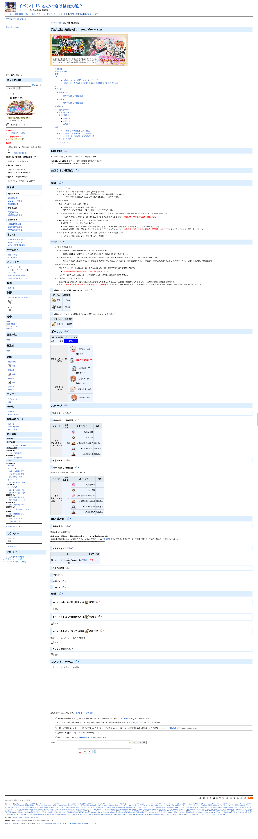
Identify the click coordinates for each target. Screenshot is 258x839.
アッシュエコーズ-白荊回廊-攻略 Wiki (145, 809)
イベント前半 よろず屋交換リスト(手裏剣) (75, 133)
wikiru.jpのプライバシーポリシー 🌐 (63, 823)
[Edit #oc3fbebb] (76, 661)
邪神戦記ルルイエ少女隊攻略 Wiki (113, 814)
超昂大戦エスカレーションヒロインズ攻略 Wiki (38, 805)
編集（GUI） (25, 14)
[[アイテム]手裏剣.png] (54, 307)
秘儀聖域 (11, 389)
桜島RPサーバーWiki (218, 809)
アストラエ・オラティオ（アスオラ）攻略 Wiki (212, 814)
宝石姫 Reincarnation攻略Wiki (170, 807)
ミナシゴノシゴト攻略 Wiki (59, 805)
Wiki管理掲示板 (15, 230)
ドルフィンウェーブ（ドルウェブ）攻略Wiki (148, 807)
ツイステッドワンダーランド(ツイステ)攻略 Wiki (175, 804)
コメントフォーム (62, 142)
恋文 (9, 402)
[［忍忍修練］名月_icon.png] (73, 349)
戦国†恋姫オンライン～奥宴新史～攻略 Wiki (102, 805)
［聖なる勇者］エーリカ (16, 500)
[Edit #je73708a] (60, 593)
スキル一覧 (12, 272)
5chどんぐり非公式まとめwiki (125, 811)
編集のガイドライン (15, 242)
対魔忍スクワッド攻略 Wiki (86, 814)
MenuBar (11, 465)
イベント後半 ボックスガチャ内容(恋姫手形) (76, 136)
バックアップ (47, 14)
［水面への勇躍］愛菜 (16, 471)
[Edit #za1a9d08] (65, 405)
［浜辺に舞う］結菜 (17, 133)
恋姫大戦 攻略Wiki (60, 814)
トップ (8, 14)
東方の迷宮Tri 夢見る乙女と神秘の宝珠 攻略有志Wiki (130, 812)
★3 (22, 270)
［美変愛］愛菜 (108, 539)
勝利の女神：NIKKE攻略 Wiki (127, 807)
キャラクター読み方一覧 (16, 275)
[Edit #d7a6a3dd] (76, 419)
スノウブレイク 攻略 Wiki (54, 809)
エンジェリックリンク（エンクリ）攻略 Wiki (147, 805)
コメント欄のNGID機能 (16, 245)
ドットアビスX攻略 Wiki (191, 814)
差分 (38, 14)
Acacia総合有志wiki (141, 814)
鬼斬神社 (11, 378)
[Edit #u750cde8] (76, 467)
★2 (25, 270)
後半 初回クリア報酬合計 (73, 103)
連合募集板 (13, 204)
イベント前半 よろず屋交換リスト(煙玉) (74, 131)
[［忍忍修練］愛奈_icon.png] (73, 379)
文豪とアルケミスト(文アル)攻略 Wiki (25, 804)
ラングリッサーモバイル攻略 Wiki (115, 804)
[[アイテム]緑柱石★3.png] (73, 454)
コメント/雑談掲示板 (15, 453)
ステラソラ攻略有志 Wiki (201, 812)
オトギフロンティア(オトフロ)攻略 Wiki (48, 804)
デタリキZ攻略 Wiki (195, 804)
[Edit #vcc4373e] (101, 630)
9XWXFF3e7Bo (127, 719)
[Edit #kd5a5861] (63, 580)
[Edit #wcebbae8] (67, 526)
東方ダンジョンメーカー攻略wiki (43, 812)
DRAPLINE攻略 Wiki (154, 814)
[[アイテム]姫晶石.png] (73, 432)
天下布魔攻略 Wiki (213, 805)
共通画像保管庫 (13, 427)
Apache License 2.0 (47, 823)
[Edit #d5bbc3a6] (67, 460)
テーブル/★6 (12, 468)
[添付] (85, 560)
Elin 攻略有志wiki (226, 811)
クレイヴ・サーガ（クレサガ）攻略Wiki (207, 807)
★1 (29, 270)
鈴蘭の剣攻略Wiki (83, 811)
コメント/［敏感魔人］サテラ (18, 509)
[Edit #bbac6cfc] (63, 574)
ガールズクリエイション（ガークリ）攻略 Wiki (86, 809)
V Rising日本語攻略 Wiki (111, 807)
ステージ (58, 89)
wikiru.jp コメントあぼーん (12, 823)
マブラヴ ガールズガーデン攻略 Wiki (219, 812)
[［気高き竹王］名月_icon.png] (72, 389)
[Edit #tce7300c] (63, 587)
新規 (71, 14)
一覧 (76, 14)
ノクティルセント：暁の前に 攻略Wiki (66, 811)
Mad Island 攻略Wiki (231, 809)
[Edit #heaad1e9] (91, 289)
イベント (10, 94)
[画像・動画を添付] (94, 751)
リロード (62, 14)
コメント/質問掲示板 (15, 458)
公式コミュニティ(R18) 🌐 (16, 562)
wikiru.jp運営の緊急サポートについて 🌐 (85, 823)
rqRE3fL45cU (79, 733)
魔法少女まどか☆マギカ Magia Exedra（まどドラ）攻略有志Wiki (96, 812)
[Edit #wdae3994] (67, 567)
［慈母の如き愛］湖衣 (16, 514)
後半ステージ (64, 99)
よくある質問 (12, 257)
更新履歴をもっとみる (14, 526)
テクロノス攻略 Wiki (72, 814)
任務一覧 (11, 411)
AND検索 (37, 85)
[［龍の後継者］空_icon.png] (71, 360)
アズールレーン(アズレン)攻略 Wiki (69, 804)
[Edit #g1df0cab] (76, 170)
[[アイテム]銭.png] (73, 437)
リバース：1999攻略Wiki (20, 809)
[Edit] (68, 150)
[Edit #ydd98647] (67, 412)
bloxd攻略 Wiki (99, 814)
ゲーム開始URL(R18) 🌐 (15, 557)
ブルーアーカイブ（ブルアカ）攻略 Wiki (240, 804)
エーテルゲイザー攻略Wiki (226, 807)
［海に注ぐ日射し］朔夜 (16, 493)
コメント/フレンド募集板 (17, 445)
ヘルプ (95, 14)
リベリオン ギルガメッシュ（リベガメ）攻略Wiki (102, 811)
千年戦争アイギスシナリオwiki (195, 811)
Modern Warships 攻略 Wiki (126, 809)
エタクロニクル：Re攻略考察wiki (24, 812)
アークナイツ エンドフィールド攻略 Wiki (63, 807)
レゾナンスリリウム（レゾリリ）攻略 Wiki (172, 814)
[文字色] (80, 751)
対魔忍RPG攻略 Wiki (86, 804)
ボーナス (58, 86)
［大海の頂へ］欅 (14, 521)
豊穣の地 (11, 370)
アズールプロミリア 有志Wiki (204, 809)
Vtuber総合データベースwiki (178, 811)
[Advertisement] (26, 55)
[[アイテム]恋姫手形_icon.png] (54, 324)
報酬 (56, 127)
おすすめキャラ (65, 113)
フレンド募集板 (15, 201)
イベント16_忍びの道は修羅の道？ (51, 6)
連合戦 (9, 328)
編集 (17, 14)
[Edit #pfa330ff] (60, 241)
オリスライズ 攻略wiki (49, 811)
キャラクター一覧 (14, 267)
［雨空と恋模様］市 (19, 153)
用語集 (10, 414)
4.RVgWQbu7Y (137, 722)
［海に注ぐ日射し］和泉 (16, 482)
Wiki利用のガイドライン (16, 239)
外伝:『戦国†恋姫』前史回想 (18, 297)
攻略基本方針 (64, 110)
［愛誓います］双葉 (15, 518)
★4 (18, 270)
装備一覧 (11, 288)
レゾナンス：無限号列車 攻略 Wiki (159, 811)
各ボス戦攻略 (64, 115)
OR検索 (12, 88)
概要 (8, 321)
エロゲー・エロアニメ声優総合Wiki (183, 812)
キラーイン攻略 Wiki (129, 814)
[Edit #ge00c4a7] (111, 313)
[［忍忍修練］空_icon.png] (74, 368)
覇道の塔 (11, 387)
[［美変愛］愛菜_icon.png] (74, 398)
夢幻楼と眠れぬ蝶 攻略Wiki (141, 811)
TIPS (57, 77)
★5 (14, 270)
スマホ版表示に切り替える (16, 19)
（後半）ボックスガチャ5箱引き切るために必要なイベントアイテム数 (90, 83)
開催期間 (58, 69)
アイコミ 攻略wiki (32, 814)
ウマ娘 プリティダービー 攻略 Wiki (124, 805)
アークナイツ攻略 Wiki (99, 804)
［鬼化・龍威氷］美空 (16, 505)
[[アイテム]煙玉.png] (54, 300)
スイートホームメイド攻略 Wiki (108, 809)
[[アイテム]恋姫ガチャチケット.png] (73, 496)
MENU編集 (11, 546)
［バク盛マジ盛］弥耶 (16, 474)
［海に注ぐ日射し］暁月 (16, 490)
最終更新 (87, 14)
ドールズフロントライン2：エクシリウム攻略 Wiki (89, 807)
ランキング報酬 (65, 139)
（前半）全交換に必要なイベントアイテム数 (80, 80)
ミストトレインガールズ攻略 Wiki (14, 805)
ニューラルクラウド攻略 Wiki (169, 805)
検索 (81, 14)
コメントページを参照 (84, 713)
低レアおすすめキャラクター (18, 278)
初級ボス (66, 119)
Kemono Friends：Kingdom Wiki (37, 809)
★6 (10, 270)
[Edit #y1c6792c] (97, 601)
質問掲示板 (13, 212)
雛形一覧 (11, 424)
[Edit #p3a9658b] (65, 150)
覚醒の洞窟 (12, 362)
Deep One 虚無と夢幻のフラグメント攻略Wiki (214, 804)
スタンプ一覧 (12, 326)
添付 (55, 14)
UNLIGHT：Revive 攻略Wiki (187, 809)
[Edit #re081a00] (68, 518)
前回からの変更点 (62, 71)
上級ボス (66, 124)
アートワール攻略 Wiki (132, 804)
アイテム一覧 (12, 399)
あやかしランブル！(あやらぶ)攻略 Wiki (150, 804)
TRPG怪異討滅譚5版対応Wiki (46, 814)
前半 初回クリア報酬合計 (73, 96)
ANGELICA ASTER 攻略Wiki (212, 811)
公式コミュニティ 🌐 (14, 559)
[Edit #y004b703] (65, 331)
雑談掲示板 (13, 198)
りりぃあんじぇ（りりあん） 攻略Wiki (167, 809)
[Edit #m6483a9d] (69, 548)
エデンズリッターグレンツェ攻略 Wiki (78, 805)
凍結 (33, 14)
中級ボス (66, 121)
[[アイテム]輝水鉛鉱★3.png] (73, 448)
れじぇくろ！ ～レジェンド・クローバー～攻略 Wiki (192, 805)
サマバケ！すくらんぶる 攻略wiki (33, 811)
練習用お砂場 (12, 429)
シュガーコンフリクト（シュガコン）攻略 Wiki (232, 805)
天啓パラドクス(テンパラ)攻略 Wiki (24, 807)
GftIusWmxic (84, 737)
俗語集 (16, 414)
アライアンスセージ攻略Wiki (187, 807)
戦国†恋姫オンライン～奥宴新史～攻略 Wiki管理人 (26, 817)
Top (20, 10)
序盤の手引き (12, 255)
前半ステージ (64, 92)
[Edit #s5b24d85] (99, 616)
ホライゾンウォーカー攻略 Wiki (238, 812)
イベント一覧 (12, 480)
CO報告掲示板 (15, 224)
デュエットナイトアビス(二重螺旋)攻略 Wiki (65, 812)
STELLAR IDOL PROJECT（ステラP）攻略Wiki (159, 812)
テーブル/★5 (12, 487)
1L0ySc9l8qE (174, 728)
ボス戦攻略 (59, 106)
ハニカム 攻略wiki (67, 809)
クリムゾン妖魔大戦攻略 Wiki (43, 807)
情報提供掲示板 (15, 215)
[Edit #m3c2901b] (69, 648)
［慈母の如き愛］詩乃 (16, 497)
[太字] (90, 751)
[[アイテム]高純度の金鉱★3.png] (73, 443)
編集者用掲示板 (15, 227)
